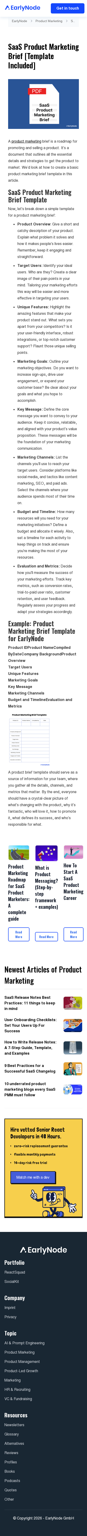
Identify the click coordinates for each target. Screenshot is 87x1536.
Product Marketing (48, 21)
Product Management (22, 1361)
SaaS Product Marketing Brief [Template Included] (73, 21)
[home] (21, 8)
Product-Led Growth (21, 1370)
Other (9, 1499)
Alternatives (14, 1443)
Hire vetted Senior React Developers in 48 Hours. (37, 1133)
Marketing (12, 1380)
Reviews (11, 1452)
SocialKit (11, 1281)
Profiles (10, 1462)
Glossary (11, 1434)
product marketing (26, 141)
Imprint (10, 1307)
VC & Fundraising (18, 1398)
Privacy (10, 1317)
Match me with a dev (32, 1177)
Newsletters (14, 1424)
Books (9, 1471)
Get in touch (67, 8)
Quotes (10, 1490)
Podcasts (12, 1480)
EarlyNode (19, 21)
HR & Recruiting (17, 1389)
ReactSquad (14, 1272)
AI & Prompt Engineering (24, 1343)
